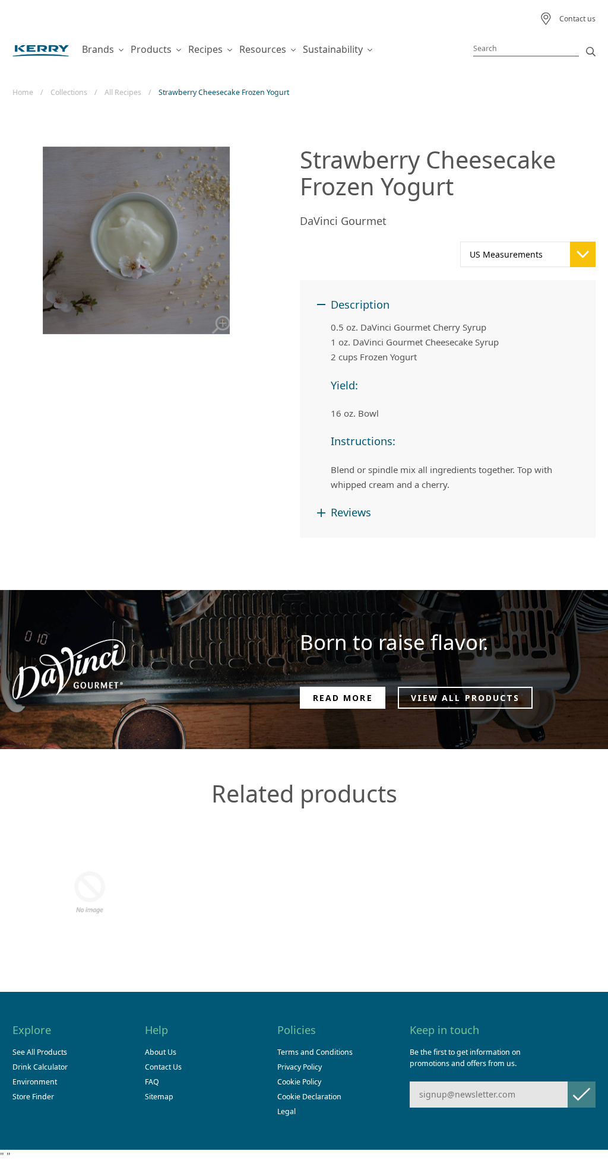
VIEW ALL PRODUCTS (465, 697)
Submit (582, 1094)
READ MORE (343, 697)
